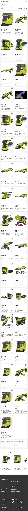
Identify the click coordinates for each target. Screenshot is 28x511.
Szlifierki (3, 4)
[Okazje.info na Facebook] (17, 502)
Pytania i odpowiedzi (15, 495)
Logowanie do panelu (15, 486)
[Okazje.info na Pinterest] (21, 502)
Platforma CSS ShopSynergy (14, 489)
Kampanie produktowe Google (15, 492)
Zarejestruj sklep (14, 484)
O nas (2, 484)
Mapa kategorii (3, 502)
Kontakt (2, 486)
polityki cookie (13, 509)
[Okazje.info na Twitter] (12, 502)
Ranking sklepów (4, 491)
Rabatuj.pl (3, 504)
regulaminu (7, 509)
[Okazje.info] (6, 1)
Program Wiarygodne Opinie (5, 489)
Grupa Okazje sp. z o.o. (10, 507)
